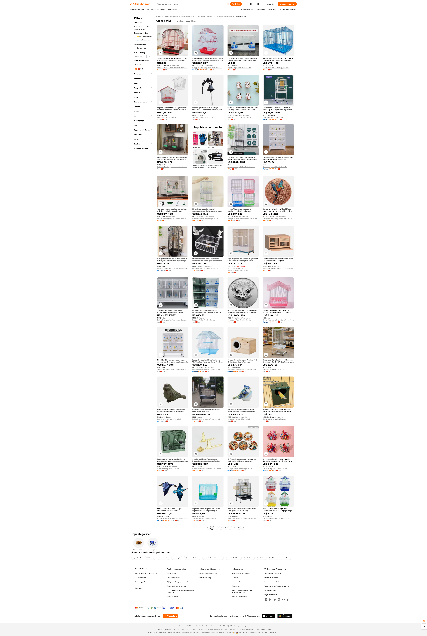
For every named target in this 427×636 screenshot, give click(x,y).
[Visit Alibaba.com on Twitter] (274, 599)
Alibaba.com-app (253, 616)
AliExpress (181, 626)
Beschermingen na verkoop (176, 586)
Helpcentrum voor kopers (241, 573)
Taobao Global (223, 626)
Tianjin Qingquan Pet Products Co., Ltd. (276, 518)
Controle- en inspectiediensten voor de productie (180, 591)
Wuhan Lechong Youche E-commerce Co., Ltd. (172, 218)
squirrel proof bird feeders (214, 558)
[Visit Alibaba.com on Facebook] (265, 599)
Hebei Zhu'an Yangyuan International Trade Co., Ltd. (172, 167)
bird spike (178, 558)
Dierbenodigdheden (171, 16)
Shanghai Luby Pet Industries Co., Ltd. (205, 268)
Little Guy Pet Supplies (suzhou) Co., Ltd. (206, 369)
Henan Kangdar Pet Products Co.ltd (275, 167)
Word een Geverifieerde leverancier (276, 586)
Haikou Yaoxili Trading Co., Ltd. (238, 270)
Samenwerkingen (270, 590)
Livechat (235, 578)
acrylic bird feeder (234, 558)
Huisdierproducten (187, 16)
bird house (250, 558)
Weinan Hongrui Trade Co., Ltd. (203, 117)
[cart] (258, 4)
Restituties (236, 586)
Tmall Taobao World (202, 626)
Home (158, 16)
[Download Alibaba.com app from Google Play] (284, 616)
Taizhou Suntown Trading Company (204, 518)
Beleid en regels (172, 596)
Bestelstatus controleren (273, 582)
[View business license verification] (234, 633)
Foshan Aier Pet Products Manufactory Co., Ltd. (172, 68)
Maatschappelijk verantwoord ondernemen (145, 583)
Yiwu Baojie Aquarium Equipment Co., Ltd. (242, 518)
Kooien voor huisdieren (224, 16)
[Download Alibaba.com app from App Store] (268, 616)
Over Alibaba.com (141, 569)
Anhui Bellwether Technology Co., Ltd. (276, 68)
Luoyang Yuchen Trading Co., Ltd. (203, 320)
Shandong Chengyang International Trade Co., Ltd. (243, 369)
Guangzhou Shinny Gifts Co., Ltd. (239, 419)
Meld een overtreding (239, 596)
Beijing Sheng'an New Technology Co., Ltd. (171, 320)
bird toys (262, 558)
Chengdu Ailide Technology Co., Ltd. (240, 469)
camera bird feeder (193, 558)
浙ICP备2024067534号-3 (270, 633)
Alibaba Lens (139, 616)
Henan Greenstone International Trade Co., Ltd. (278, 320)
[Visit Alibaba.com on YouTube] (283, 599)
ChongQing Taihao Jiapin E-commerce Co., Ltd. (172, 369)
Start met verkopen (271, 578)
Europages (246, 626)
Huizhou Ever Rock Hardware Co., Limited (206, 469)
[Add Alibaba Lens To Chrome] (170, 616)
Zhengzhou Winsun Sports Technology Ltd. (242, 218)
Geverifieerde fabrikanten (208, 573)
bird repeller (164, 558)
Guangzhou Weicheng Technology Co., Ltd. (277, 218)
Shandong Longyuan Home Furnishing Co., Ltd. (278, 268)
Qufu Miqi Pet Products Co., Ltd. (274, 369)
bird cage (151, 558)
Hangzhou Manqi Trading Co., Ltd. (274, 419)
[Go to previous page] (208, 528)
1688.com (190, 626)
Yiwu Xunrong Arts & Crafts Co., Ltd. (275, 469)
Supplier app (222, 616)
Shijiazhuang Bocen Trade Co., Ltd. (239, 68)
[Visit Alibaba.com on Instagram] (279, 599)
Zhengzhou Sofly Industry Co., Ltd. (274, 117)
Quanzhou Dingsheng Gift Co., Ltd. (169, 419)
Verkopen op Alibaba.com (273, 573)
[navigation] (142, 272)
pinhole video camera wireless (281, 558)
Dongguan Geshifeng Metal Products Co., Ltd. (208, 68)
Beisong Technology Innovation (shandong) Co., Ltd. (172, 268)
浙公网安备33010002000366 (249, 633)
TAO (230, 626)
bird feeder (138, 558)
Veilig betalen (171, 573)
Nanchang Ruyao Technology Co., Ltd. (205, 218)
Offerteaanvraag (205, 578)
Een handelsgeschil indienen (242, 582)
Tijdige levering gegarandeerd (177, 582)
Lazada (213, 626)
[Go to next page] (243, 528)
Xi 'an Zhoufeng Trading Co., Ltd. (168, 469)
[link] (424, 615)
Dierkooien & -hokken (205, 16)
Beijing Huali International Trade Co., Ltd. (206, 419)
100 (239, 527)
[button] (228, 4)
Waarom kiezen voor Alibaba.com (146, 573)
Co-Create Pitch (140, 578)
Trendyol (237, 626)
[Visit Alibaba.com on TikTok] (288, 599)
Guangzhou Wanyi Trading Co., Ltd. (239, 320)
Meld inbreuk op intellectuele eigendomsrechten (242, 591)
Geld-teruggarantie (173, 578)
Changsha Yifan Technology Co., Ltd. (169, 117)
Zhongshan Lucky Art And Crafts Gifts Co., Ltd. (172, 518)
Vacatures (138, 588)
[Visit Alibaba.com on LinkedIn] (270, 599)
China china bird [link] (240, 16)
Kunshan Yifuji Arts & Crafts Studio (239, 117)
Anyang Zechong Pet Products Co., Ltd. (241, 167)
